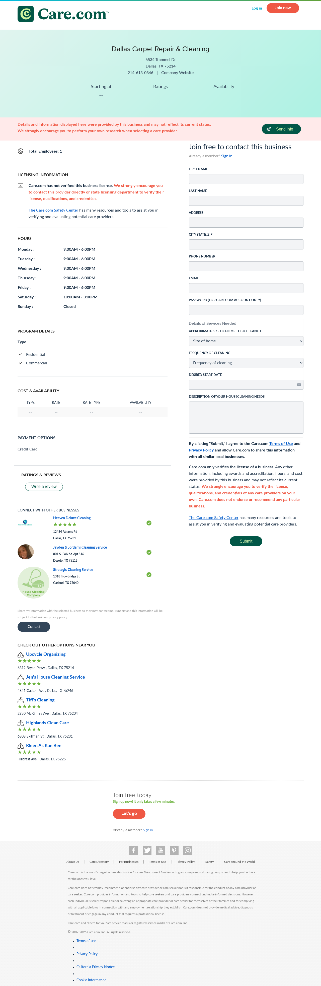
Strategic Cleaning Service (73, 570)
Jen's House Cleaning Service (55, 677)
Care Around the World (239, 861)
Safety (209, 861)
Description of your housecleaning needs (227, 397)
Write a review (44, 486)
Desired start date (205, 375)
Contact (34, 627)
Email (194, 278)
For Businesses (128, 861)
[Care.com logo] (65, 15)
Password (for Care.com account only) (225, 300)
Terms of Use (281, 444)
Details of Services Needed (212, 323)
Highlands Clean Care (47, 723)
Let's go (129, 813)
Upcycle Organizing (46, 654)
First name (198, 169)
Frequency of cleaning (209, 353)
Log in (257, 8)
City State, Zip (200, 234)
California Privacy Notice (95, 967)
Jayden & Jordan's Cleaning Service (80, 547)
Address (196, 213)
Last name (198, 191)
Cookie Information (91, 980)
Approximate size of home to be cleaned (225, 331)
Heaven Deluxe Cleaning (72, 518)
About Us (72, 861)
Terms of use (86, 941)
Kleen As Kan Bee (43, 746)
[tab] (246, 323)
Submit (246, 541)
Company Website (177, 73)
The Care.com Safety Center (213, 518)
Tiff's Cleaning (40, 700)
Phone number (202, 256)
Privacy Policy (201, 450)
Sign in (226, 156)
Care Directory (99, 861)
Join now (283, 8)
